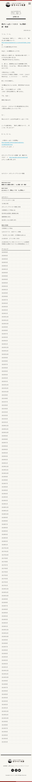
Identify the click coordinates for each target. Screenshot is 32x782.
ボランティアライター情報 (17, 173)
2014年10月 (5, 677)
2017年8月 (5, 561)
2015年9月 (5, 639)
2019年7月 (5, 483)
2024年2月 (5, 310)
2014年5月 (5, 694)
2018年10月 (5, 514)
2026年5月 (5, 259)
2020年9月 (5, 435)
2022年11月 (5, 350)
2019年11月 (5, 469)
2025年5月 (5, 282)
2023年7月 (5, 333)
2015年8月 (5, 643)
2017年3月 (5, 578)
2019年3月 (5, 497)
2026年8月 (5, 252)
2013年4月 (5, 738)
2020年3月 (5, 456)
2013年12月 (5, 711)
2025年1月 (5, 289)
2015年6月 (5, 650)
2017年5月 (5, 572)
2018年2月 (5, 541)
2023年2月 (5, 340)
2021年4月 (5, 412)
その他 (4, 203)
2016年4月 (5, 616)
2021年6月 (5, 405)
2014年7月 (5, 687)
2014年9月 (5, 680)
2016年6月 (5, 609)
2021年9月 (5, 395)
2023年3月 (5, 337)
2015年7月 (5, 646)
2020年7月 (5, 442)
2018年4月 (5, 534)
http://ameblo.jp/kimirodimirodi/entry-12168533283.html (13, 143)
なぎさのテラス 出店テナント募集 (11, 231)
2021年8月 (5, 398)
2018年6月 (5, 527)
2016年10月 (5, 595)
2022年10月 (5, 354)
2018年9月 (5, 517)
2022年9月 (5, 357)
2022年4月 (5, 374)
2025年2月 (5, 286)
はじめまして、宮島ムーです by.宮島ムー (13, 189)
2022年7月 (5, 364)
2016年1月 (5, 626)
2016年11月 (5, 592)
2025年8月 (5, 276)
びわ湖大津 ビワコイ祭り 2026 (10, 238)
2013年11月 (5, 714)
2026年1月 (5, 269)
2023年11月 (5, 320)
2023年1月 (5, 344)
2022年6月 (5, 367)
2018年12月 (5, 507)
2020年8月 (5, 439)
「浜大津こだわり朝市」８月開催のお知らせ (14, 235)
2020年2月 (5, 459)
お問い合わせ (11, 765)
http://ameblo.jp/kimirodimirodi (18, 157)
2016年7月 (5, 605)
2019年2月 (5, 500)
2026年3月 (5, 262)
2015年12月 (5, 629)
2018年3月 (5, 538)
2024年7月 (5, 299)
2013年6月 (5, 731)
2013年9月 (5, 721)
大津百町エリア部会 (7, 210)
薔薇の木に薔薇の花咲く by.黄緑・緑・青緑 (14, 183)
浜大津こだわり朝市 (7, 220)
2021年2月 (5, 418)
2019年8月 (5, 480)
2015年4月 (5, 657)
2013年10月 (5, 718)
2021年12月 (5, 384)
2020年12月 (5, 425)
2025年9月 (5, 272)
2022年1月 (5, 381)
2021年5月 (5, 408)
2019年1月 (5, 504)
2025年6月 (5, 279)
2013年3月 (5, 742)
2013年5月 (5, 735)
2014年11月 (5, 674)
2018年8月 (5, 521)
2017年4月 (5, 575)
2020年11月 (5, 429)
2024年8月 (5, 296)
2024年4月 (5, 303)
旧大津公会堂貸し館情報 (9, 213)
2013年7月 (5, 728)
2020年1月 (5, 463)
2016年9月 (5, 599)
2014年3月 (5, 701)
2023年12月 (5, 316)
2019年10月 (5, 473)
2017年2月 (5, 582)
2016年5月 (5, 612)
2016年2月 (5, 622)
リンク (27, 765)
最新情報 (4, 216)
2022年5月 (5, 371)
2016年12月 (5, 588)
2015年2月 (5, 663)
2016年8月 (5, 602)
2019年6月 (5, 486)
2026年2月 (5, 265)
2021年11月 (5, 388)
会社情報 (5, 765)
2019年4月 (5, 493)
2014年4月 (5, 697)
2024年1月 (5, 313)
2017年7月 (5, 565)
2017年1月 (5, 585)
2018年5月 (5, 531)
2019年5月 (5, 490)
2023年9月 (5, 327)
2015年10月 (5, 636)
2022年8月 (5, 361)
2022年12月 (5, 347)
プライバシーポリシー (20, 765)
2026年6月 (5, 255)
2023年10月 (5, 323)
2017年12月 (5, 548)
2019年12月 (5, 466)
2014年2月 (5, 704)
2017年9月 (5, 558)
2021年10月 (5, 391)
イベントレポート (7, 200)
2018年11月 (5, 510)
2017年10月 (5, 555)
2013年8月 (5, 725)
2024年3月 (5, 306)
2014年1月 (5, 708)
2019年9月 (5, 476)
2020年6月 (5, 446)
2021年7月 (5, 401)
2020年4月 (5, 452)
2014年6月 (5, 691)
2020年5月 (5, 449)
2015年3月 (5, 660)
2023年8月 (5, 330)
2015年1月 (5, 667)
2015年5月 (5, 653)
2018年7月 (5, 524)
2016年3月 (5, 619)
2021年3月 (5, 415)
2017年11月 (5, 551)
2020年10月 (5, 432)
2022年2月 (5, 378)
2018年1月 (5, 544)
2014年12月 (5, 670)
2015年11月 (5, 633)
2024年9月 (5, 293)
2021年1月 (5, 422)
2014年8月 (5, 684)
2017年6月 (5, 568)
